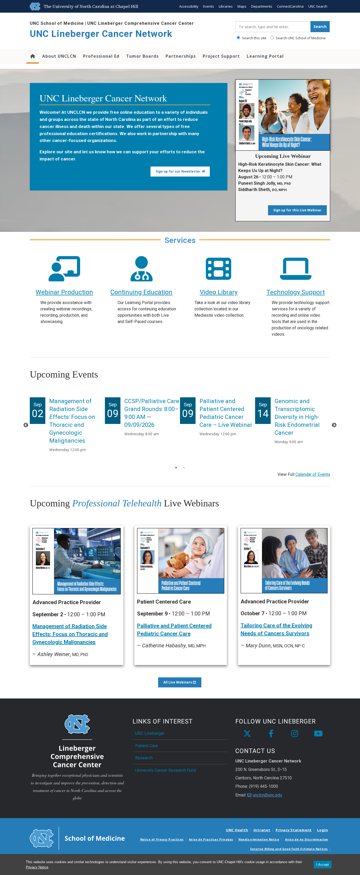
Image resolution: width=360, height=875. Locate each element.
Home (32, 56)
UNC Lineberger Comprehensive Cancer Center (140, 23)
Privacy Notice (37, 867)
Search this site (253, 38)
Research (144, 757)
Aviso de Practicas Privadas (211, 839)
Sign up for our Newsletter (178, 171)
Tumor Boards (142, 56)
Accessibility (188, 6)
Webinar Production (64, 292)
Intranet (262, 830)
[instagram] (294, 733)
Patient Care (146, 745)
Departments (261, 6)
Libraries (226, 6)
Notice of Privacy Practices (162, 839)
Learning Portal (265, 56)
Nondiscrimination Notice (259, 839)
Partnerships (181, 56)
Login (322, 830)
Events (208, 6)
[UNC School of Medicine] (77, 837)
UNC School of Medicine (57, 23)
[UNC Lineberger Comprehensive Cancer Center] (77, 740)
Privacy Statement (294, 830)
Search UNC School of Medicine (300, 38)
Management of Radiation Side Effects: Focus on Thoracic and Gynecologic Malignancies (70, 634)
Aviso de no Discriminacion (306, 839)
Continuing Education (141, 292)
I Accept (322, 865)
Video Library (218, 292)
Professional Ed (101, 56)
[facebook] (271, 733)
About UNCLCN (59, 56)
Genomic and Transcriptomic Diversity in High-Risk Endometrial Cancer (297, 417)
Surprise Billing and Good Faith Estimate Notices (289, 849)
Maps (241, 6)
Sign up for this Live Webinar (297, 210)
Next (334, 425)
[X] (247, 733)
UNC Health (237, 830)
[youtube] (318, 733)
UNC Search (317, 6)
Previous (25, 425)
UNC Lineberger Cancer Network (101, 33)
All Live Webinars (178, 682)
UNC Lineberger (149, 733)
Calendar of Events (312, 474)
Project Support (221, 56)
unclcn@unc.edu (267, 795)
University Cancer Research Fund (165, 770)
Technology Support (295, 292)
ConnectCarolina (290, 6)
